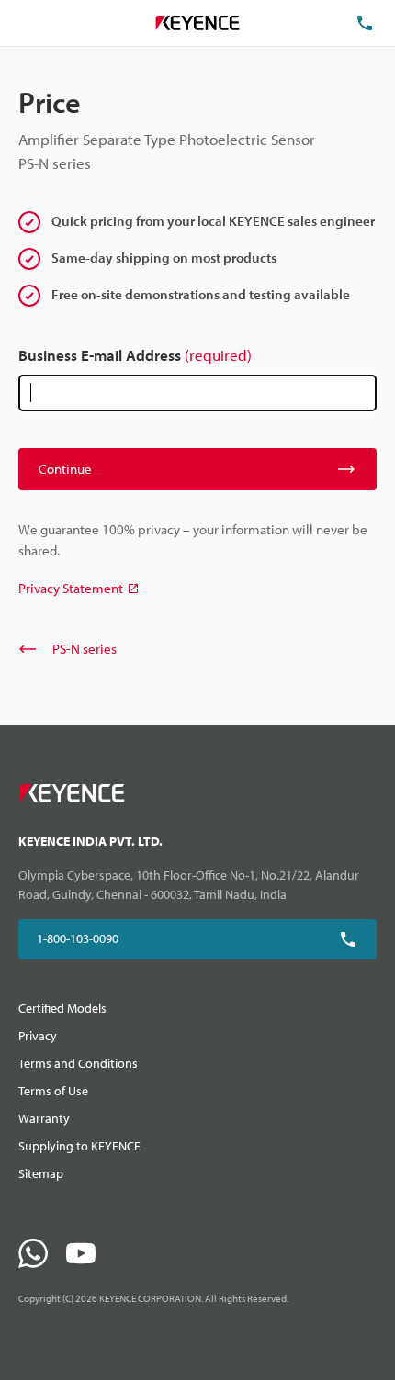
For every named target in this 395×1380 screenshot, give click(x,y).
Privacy (37, 1035)
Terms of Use (53, 1091)
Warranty (44, 1118)
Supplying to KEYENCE (79, 1146)
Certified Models (62, 1008)
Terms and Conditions (78, 1063)
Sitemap (40, 1173)
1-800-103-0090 (77, 938)
